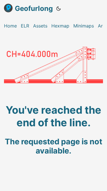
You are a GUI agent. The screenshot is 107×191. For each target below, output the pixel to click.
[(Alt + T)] (58, 8)
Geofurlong (34, 8)
